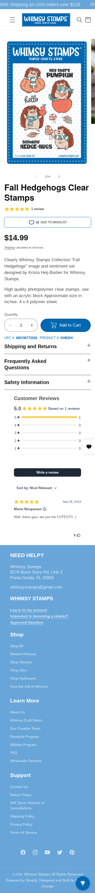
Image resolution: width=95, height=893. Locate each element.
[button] (12, 20)
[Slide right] (59, 176)
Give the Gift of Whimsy (29, 686)
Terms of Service (23, 832)
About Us (17, 712)
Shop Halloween (23, 678)
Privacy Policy (21, 824)
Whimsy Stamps (37, 874)
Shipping (9, 247)
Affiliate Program (23, 745)
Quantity (11, 314)
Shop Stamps (21, 662)
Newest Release (23, 654)
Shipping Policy (22, 816)
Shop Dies (18, 670)
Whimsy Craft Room (26, 720)
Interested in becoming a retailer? (39, 616)
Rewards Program (24, 737)
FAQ (13, 753)
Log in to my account (28, 610)
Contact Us (19, 787)
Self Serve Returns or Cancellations (27, 805)
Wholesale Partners (26, 761)
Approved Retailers (26, 622)
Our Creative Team (25, 728)
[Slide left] (35, 176)
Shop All (16, 646)
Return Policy (20, 795)
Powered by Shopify (22, 880)
